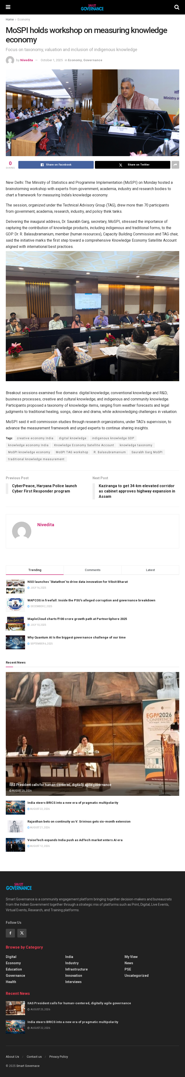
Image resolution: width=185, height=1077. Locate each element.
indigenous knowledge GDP (113, 438)
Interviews (73, 982)
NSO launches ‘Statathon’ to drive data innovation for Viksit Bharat (77, 582)
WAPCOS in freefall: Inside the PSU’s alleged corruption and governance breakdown (91, 600)
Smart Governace (28, 1066)
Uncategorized (137, 975)
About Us (12, 1056)
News (129, 963)
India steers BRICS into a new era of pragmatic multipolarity (72, 802)
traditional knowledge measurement (36, 459)
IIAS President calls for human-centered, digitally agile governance (60, 785)
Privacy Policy (58, 1056)
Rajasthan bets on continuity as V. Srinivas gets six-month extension (79, 821)
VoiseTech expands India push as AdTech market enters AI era (75, 840)
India (69, 957)
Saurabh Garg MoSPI (147, 452)
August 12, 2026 (40, 846)
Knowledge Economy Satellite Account (84, 445)
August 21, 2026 (40, 827)
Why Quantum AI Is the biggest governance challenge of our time (76, 637)
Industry (72, 963)
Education (14, 969)
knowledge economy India (28, 445)
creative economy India (35, 438)
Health (11, 982)
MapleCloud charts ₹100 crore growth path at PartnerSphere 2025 (77, 619)
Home (10, 19)
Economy (24, 19)
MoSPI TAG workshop (72, 452)
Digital (11, 957)
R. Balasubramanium (110, 452)
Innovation (73, 975)
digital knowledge (72, 438)
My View (131, 957)
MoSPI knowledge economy (29, 452)
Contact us (34, 1056)
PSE (128, 969)
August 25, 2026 (22, 790)
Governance (92, 60)
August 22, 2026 (40, 809)
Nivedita (26, 60)
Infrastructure (76, 969)
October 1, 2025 (52, 60)
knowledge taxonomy (136, 445)
